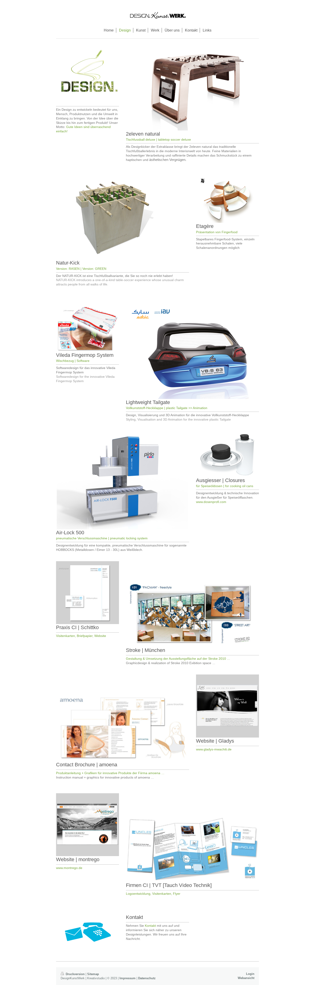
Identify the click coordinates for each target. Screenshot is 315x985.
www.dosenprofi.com (211, 502)
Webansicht (246, 978)
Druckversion (75, 974)
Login (250, 974)
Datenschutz (147, 978)
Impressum (127, 978)
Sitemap (93, 974)
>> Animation (197, 408)
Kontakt (150, 925)
